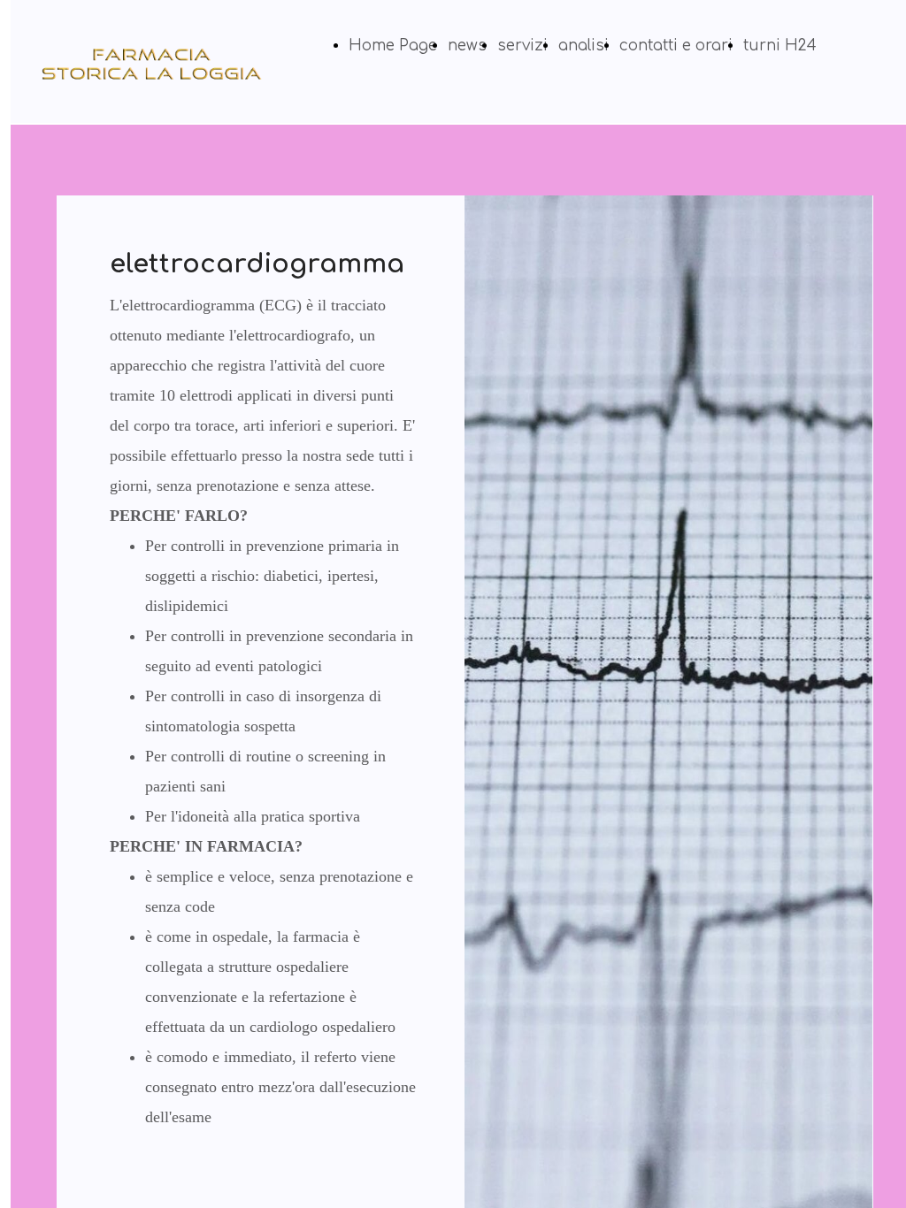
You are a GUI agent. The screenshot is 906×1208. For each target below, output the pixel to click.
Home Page (393, 45)
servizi (522, 45)
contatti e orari (676, 45)
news (467, 45)
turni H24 (780, 45)
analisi (583, 45)
